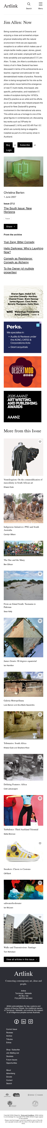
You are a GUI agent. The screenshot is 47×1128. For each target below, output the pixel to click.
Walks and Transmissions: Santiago (20, 948)
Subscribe (25, 144)
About (8, 1070)
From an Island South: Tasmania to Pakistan (20, 605)
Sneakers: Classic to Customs (17, 869)
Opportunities (11, 1063)
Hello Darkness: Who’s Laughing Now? (23, 250)
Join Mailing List (12, 1053)
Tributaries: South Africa (15, 743)
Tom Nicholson (10, 951)
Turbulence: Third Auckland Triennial (21, 830)
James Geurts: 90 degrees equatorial (20, 661)
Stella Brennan (9, 834)
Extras (8, 1042)
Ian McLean (8, 907)
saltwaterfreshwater (12, 903)
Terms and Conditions (27, 1115)
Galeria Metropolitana (14, 701)
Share (9, 226)
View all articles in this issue (20, 959)
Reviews (9, 1032)
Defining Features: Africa (15, 785)
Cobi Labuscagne (11, 788)
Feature (7, 218)
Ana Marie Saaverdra (26, 705)
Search (9, 1083)
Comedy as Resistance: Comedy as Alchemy (18, 260)
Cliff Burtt (7, 873)
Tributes (9, 1039)
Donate (9, 1077)
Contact (9, 1080)
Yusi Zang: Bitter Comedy (19, 242)
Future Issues (11, 1059)
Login (9, 150)
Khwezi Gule (9, 487)
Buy (8, 144)
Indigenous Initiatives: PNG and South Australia (21, 528)
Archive (9, 1036)
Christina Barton (14, 192)
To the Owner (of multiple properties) (19, 270)
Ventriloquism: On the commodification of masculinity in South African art (23, 481)
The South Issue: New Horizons (18, 209)
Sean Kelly (8, 611)
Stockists (9, 1056)
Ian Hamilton (9, 665)
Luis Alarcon (9, 705)
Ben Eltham (8, 564)
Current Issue (11, 1029)
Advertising (10, 1073)
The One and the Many (14, 560)
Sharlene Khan (23, 747)
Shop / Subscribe (13, 1049)
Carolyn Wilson (10, 534)
